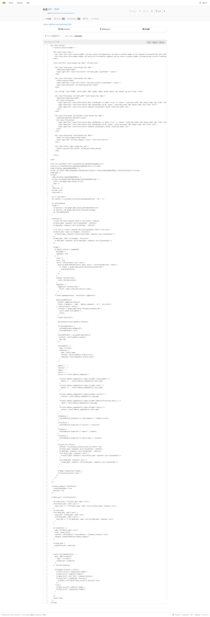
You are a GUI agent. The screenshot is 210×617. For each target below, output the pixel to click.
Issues (60, 19)
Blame (155, 42)
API (191, 615)
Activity (96, 19)
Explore (19, 3)
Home (11, 3)
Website (197, 615)
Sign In (204, 3)
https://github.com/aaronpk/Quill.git (63, 13)
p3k (50, 9)
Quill (56, 9)
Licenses (185, 615)
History (161, 42)
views (71, 36)
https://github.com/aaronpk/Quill (57, 24)
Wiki (86, 19)
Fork (159, 11)
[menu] (176, 615)
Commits (65, 29)
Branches (106, 29)
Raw (148, 42)
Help (28, 3)
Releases (74, 19)
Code (49, 19)
